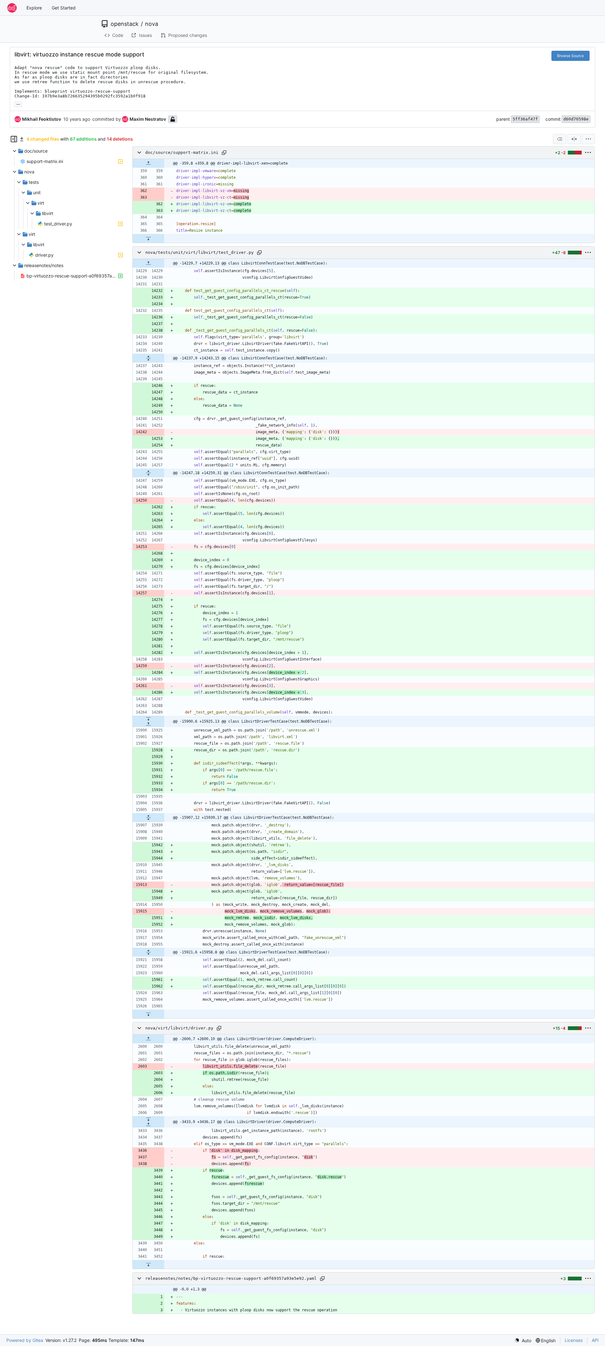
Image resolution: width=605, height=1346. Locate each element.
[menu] (588, 139)
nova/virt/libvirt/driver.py (179, 1028)
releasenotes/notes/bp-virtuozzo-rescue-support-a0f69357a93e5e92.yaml (231, 1278)
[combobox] (559, 139)
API (595, 1340)
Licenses (574, 1340)
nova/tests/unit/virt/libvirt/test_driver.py (199, 252)
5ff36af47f (525, 119)
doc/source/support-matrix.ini (181, 152)
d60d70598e (576, 119)
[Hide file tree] (14, 139)
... (18, 104)
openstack (125, 24)
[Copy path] (224, 152)
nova (151, 24)
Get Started (64, 7)
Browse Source (570, 55)
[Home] (12, 8)
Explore (34, 7)
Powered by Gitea (24, 1340)
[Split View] (574, 139)
